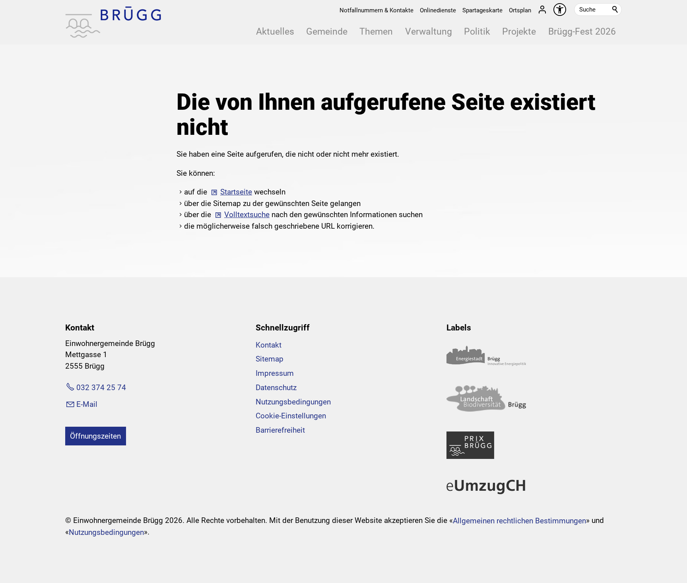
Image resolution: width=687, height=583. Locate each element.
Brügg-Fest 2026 (582, 31)
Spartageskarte (482, 10)
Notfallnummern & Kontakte (376, 10)
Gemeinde (326, 31)
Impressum (275, 373)
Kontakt (268, 345)
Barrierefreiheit (280, 430)
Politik (477, 31)
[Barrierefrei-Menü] (559, 9)
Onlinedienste (438, 10)
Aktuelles (275, 31)
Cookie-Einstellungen (291, 415)
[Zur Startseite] (113, 22)
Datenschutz (276, 387)
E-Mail (86, 404)
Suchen (615, 9)
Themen (376, 31)
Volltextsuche (247, 214)
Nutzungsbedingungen (293, 401)
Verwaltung (428, 31)
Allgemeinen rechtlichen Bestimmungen (519, 520)
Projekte (519, 31)
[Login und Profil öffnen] (542, 9)
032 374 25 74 (101, 387)
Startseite (236, 191)
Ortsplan (520, 10)
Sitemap (269, 358)
